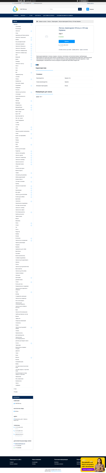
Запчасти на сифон (20, 209)
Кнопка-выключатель (20, 255)
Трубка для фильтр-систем (22, 314)
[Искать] (80, 9)
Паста (17, 229)
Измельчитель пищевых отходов (21, 348)
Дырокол (18, 350)
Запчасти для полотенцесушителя (20, 338)
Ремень (17, 140)
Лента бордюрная (20, 120)
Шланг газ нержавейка (21, 135)
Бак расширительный (20, 41)
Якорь (17, 129)
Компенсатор (18, 380)
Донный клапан (19, 279)
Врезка (17, 316)
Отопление (18, 94)
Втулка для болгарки (20, 148)
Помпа (17, 325)
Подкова (18, 244)
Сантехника (18, 26)
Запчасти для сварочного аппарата (21, 289)
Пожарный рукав (19, 361)
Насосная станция (20, 83)
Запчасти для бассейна (21, 270)
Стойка (17, 122)
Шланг (17, 137)
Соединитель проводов (21, 296)
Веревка (17, 246)
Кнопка (17, 142)
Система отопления (20, 181)
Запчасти (18, 30)
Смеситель (18, 201)
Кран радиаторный (20, 109)
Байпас (17, 39)
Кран (17, 309)
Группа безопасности (20, 96)
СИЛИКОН (18, 385)
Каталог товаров (13, 463)
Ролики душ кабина (20, 196)
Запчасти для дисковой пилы (22, 266)
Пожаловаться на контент (56, 471)
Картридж (18, 102)
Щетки (17, 59)
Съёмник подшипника (20, 257)
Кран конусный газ (20, 116)
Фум (17, 70)
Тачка (17, 353)
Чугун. (17, 291)
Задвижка (18, 98)
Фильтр (17, 100)
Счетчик (17, 124)
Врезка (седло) (19, 170)
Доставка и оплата (48, 15)
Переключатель (19, 332)
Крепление (18, 198)
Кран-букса (18, 251)
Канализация (18, 190)
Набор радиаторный (20, 177)
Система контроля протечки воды (22, 367)
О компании (34, 462)
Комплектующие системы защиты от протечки (21, 374)
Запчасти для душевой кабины (21, 328)
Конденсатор (18, 105)
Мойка (17, 363)
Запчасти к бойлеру (20, 159)
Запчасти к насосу (20, 63)
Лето (17, 68)
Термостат (18, 318)
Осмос (17, 281)
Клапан (17, 236)
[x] (37, 65)
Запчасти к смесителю (21, 37)
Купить (67, 41)
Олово (17, 225)
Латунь (49, 21)
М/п (16, 72)
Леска (17, 222)
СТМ (17, 126)
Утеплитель (18, 322)
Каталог (23, 15)
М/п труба (18, 192)
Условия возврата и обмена (65, 15)
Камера (17, 233)
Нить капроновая (19, 378)
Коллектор (18, 238)
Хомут (17, 133)
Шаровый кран (19, 107)
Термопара (18, 345)
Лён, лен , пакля (19, 118)
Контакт (17, 359)
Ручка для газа (19, 284)
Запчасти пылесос (20, 161)
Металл (17, 357)
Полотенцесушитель (20, 212)
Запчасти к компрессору (21, 52)
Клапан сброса (19, 179)
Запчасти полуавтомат (21, 185)
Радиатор (18, 150)
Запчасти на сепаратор (21, 298)
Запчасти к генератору (21, 157)
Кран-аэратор (19, 268)
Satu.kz (59, 469)
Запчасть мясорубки (20, 153)
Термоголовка (19, 216)
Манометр (18, 220)
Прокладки (18, 277)
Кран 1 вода (18, 111)
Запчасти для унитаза (21, 92)
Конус (17, 355)
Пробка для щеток (20, 214)
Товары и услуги (42, 21)
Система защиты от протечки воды (22, 370)
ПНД (17, 144)
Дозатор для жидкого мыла (22, 340)
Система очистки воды (21, 205)
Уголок (17, 343)
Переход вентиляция (20, 242)
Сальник (17, 76)
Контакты (38, 15)
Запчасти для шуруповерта (22, 260)
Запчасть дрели (19, 155)
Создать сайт (28, 1)
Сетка (17, 166)
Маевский (18, 57)
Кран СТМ (18, 113)
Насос (17, 65)
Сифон (17, 172)
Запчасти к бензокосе (20, 46)
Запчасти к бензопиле (20, 48)
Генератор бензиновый (21, 320)
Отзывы (16, 391)
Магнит (17, 218)
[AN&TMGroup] (15, 11)
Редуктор (18, 231)
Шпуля (17, 146)
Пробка (17, 183)
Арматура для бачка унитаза (22, 35)
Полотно (17, 89)
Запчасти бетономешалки (21, 312)
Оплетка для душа (20, 168)
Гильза (17, 264)
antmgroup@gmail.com (20, 443)
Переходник (55, 21)
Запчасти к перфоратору (21, 50)
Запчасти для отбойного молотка (21, 307)
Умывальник (18, 376)
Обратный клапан (20, 164)
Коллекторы (18, 28)
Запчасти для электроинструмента (20, 303)
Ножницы (18, 61)
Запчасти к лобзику (20, 207)
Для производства (20, 335)
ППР (17, 54)
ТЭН (16, 188)
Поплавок (18, 253)
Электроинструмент (20, 44)
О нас (31, 15)
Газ (16, 227)
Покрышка (18, 87)
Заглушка (18, 275)
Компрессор (18, 81)
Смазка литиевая (19, 273)
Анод (17, 33)
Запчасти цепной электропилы (22, 131)
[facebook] (36, 65)
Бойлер (17, 294)
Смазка (17, 330)
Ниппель (17, 262)
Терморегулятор (19, 74)
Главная (16, 15)
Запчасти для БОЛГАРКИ (21, 194)
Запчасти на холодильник (21, 240)
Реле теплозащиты (20, 300)
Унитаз (17, 383)
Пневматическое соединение (22, 286)
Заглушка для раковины (21, 174)
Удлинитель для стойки (21, 249)
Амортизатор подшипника (21, 203)
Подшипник (18, 85)
